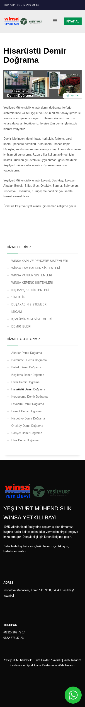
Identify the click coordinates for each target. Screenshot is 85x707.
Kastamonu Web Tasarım (58, 665)
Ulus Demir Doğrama (25, 440)
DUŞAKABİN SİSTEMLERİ (29, 304)
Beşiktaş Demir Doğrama (27, 375)
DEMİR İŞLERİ (21, 326)
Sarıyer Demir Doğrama (26, 433)
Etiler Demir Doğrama (25, 382)
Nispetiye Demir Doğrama (28, 418)
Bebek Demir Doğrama (26, 367)
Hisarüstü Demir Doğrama (28, 389)
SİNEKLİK (18, 297)
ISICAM (16, 311)
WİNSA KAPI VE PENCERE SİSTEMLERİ (39, 261)
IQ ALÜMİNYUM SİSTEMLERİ (31, 319)
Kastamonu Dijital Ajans (25, 665)
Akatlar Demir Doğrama (26, 353)
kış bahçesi (26, 546)
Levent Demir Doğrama (26, 411)
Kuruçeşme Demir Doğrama (29, 396)
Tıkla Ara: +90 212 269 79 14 (21, 5)
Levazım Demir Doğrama (27, 404)
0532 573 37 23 (13, 638)
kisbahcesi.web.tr (14, 551)
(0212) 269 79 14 (14, 632)
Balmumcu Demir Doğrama (29, 360)
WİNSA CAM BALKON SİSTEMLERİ (35, 268)
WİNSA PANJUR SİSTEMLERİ (31, 275)
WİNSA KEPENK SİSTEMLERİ (32, 282)
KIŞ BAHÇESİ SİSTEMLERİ (30, 290)
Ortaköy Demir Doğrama (27, 425)
